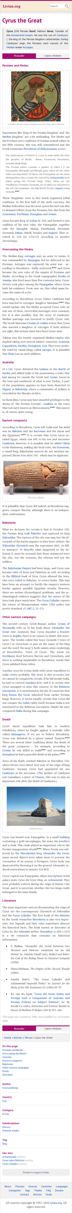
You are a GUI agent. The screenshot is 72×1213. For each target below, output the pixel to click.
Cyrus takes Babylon (13, 1160)
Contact (24, 1194)
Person (28, 1037)
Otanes (39, 777)
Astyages (28, 47)
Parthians (23, 214)
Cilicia (66, 443)
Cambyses (8, 443)
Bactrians (39, 431)
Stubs (49, 1194)
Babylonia (21, 389)
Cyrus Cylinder (51, 600)
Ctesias (6, 750)
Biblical (15, 576)
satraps (46, 350)
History (6, 1127)
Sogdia (17, 636)
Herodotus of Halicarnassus (40, 149)
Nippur (6, 389)
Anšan (33, 220)
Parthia (22, 346)
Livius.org (11, 6)
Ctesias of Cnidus (37, 323)
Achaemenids (57, 177)
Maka (19, 711)
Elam (11, 354)
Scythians (8, 656)
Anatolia (6, 1057)
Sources (32, 1186)
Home (7, 1037)
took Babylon (32, 533)
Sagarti (59, 188)
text (13, 674)
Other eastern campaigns (15, 1067)
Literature (7, 1074)
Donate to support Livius (36, 1172)
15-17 (39, 608)
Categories (15, 1190)
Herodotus (39, 919)
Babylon (17, 431)
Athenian (24, 931)
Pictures (19, 1186)
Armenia (64, 342)
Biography (19, 55)
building (65, 837)
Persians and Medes (12, 1049)
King (4, 1143)
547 (10, 369)
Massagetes (18, 734)
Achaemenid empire (22, 35)
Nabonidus (8, 537)
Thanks (38, 1190)
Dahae (18, 233)
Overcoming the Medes (14, 1053)
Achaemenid (55, 880)
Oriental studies (10, 1130)
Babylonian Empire (19, 568)
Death (5, 1071)
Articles (18, 1037)
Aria (44, 346)
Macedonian (28, 853)
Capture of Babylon (52, 55)
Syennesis (63, 447)
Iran (4, 1100)
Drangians (36, 214)
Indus (26, 703)
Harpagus (34, 260)
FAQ (48, 1190)
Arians (52, 214)
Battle (62, 369)
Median (11, 47)
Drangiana (34, 346)
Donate (59, 1190)
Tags (27, 1190)
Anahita (48, 404)
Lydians (43, 369)
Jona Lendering (10, 1087)
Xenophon (8, 754)
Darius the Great (19, 695)
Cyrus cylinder (21, 915)
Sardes (6, 373)
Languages (62, 1186)
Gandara (30, 682)
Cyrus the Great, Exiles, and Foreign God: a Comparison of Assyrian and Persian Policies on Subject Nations (40, 998)
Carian (54, 377)
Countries (46, 1186)
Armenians (9, 214)
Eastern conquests (12, 1060)
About (7, 1186)
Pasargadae (46, 284)
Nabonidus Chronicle (15, 545)
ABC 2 (30, 608)
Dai (37, 188)
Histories (65, 915)
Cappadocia (9, 346)
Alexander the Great (56, 853)
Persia (5, 1113)
